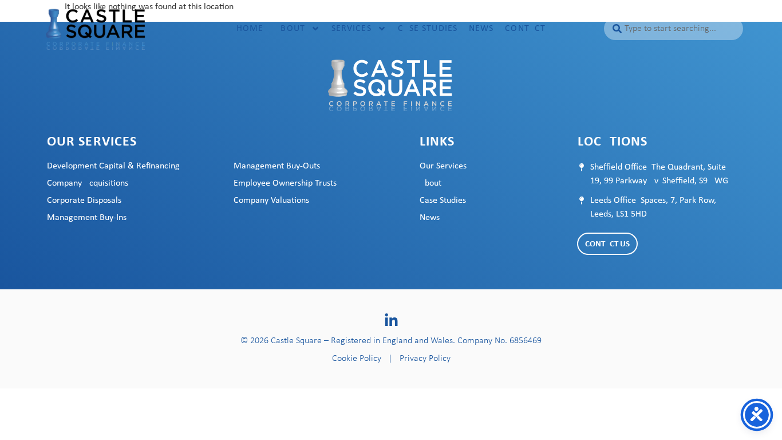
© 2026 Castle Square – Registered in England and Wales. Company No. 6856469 (391, 340)
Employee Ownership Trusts (285, 183)
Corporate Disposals (84, 200)
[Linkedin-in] (391, 320)
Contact (525, 28)
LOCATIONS (613, 142)
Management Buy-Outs (277, 166)
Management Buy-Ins (87, 217)
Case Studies (427, 28)
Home (249, 28)
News (481, 28)
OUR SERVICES (92, 142)
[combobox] (673, 28)
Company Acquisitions (87, 183)
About (290, 28)
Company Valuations (271, 200)
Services (351, 28)
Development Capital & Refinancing (113, 166)
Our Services (443, 166)
